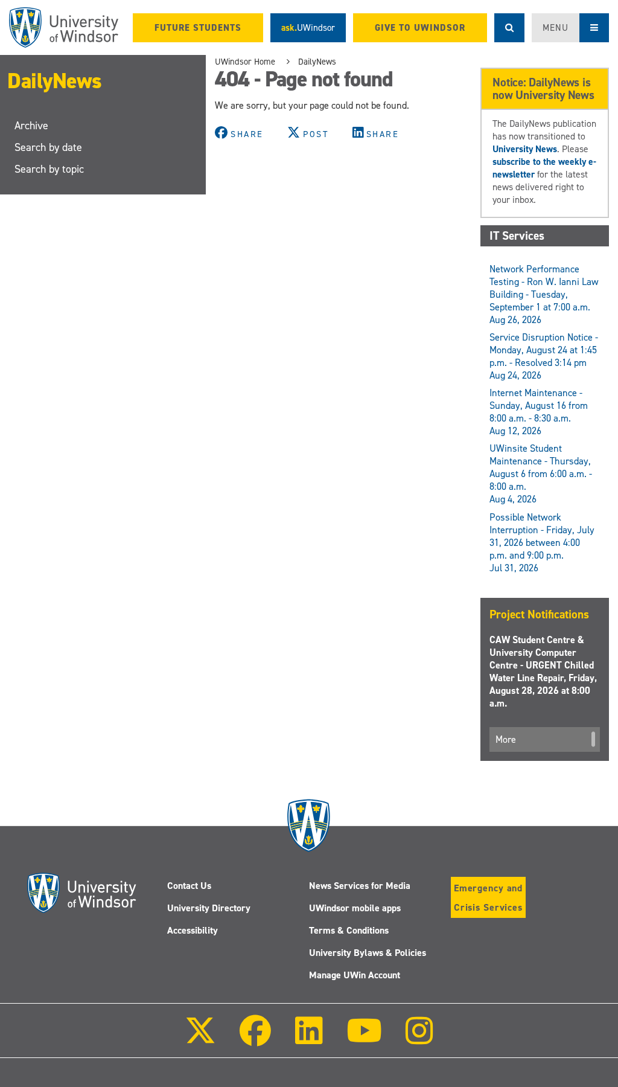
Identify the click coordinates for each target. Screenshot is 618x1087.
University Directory (208, 908)
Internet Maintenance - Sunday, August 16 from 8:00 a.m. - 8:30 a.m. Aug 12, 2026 (538, 411)
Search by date (48, 147)
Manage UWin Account (354, 975)
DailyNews (54, 80)
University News (524, 149)
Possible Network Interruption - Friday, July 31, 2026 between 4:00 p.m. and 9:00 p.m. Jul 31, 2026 (541, 542)
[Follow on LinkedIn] (308, 1039)
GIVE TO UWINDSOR (420, 28)
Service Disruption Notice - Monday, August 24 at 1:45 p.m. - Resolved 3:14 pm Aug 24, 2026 (543, 356)
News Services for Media (359, 885)
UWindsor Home (245, 62)
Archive (31, 125)
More (505, 739)
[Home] (63, 27)
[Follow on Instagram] (419, 1039)
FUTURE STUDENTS (197, 28)
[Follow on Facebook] (255, 1039)
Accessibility (192, 930)
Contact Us (189, 885)
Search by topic (49, 169)
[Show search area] (509, 27)
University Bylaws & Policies (367, 952)
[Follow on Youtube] (364, 1039)
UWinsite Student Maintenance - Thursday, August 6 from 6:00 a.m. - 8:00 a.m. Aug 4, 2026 (540, 473)
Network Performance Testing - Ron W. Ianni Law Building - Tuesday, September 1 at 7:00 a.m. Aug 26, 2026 (544, 294)
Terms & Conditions (349, 930)
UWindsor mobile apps (355, 908)
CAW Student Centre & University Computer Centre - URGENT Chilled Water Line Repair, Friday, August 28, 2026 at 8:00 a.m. (543, 671)
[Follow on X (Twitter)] (200, 1039)
